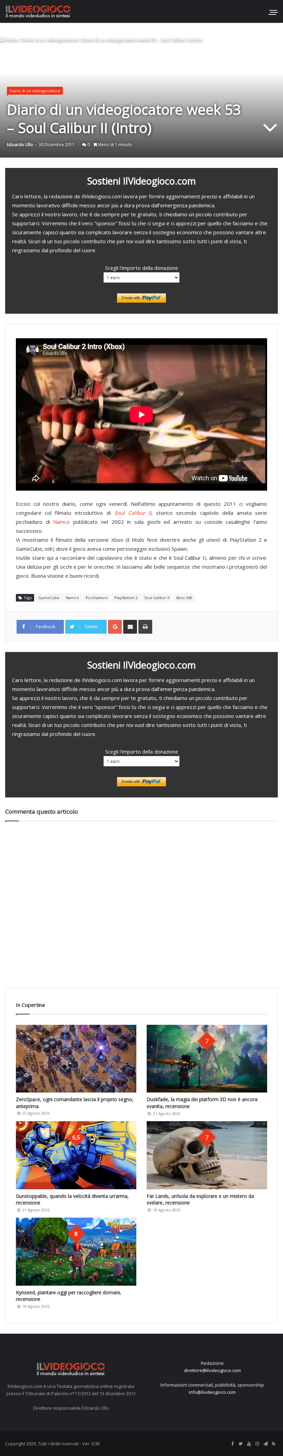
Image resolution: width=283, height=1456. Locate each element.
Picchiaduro (97, 597)
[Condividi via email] (130, 627)
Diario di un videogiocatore (49, 40)
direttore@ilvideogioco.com (212, 1370)
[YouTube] (249, 1444)
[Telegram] (265, 1444)
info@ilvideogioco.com (212, 1392)
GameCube (48, 597)
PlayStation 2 (126, 597)
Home (11, 40)
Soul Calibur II (132, 512)
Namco (61, 521)
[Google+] (115, 627)
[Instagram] (257, 1444)
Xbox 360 (184, 597)
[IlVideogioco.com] (38, 11)
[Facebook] (232, 1444)
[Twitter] (240, 1444)
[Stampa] (145, 627)
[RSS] (274, 1444)
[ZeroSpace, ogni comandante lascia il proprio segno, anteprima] (76, 1059)
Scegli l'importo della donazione (141, 267)
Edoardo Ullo (20, 145)
